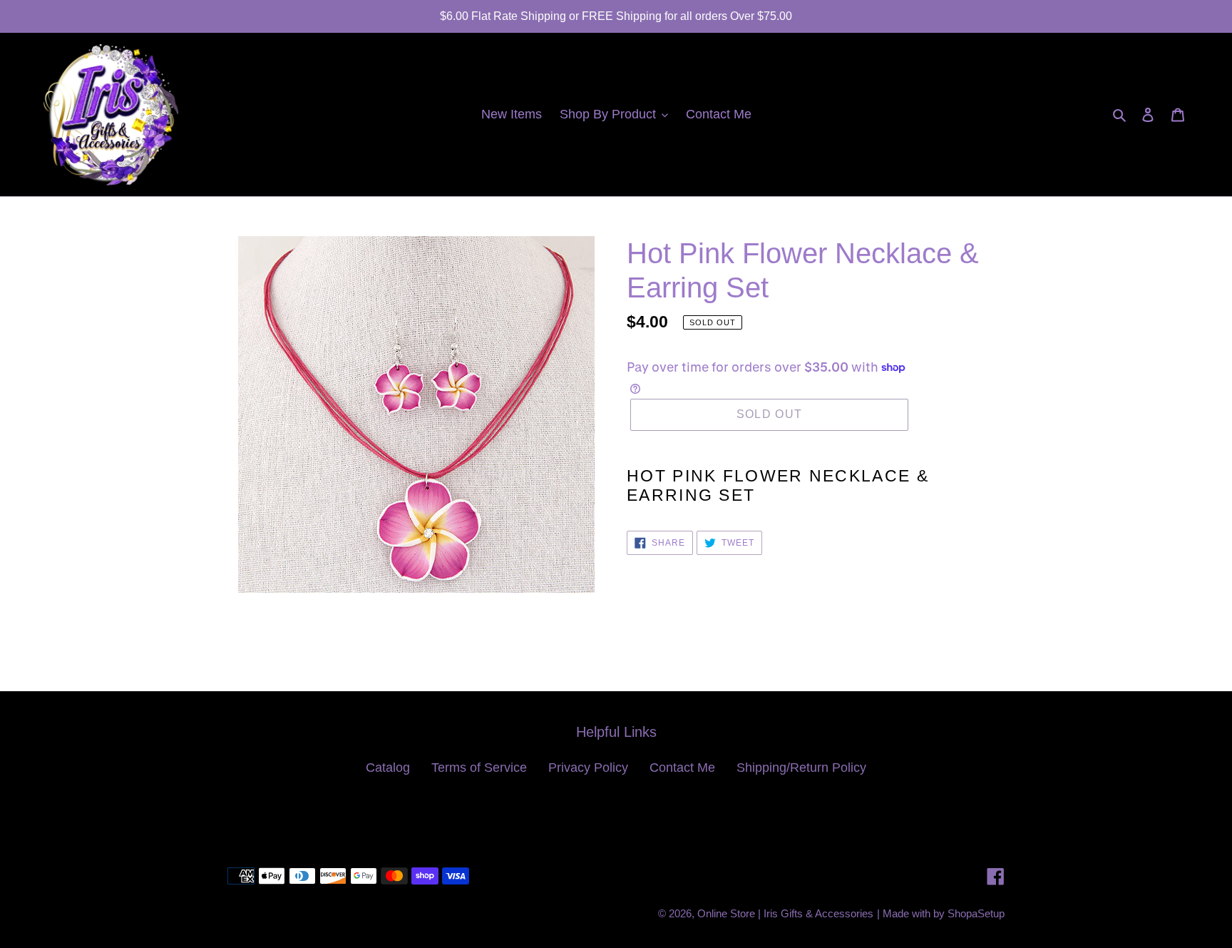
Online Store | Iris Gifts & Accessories (785, 913)
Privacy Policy (588, 767)
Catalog (388, 767)
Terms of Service (479, 767)
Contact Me (682, 767)
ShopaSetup (976, 913)
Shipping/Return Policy (801, 767)
